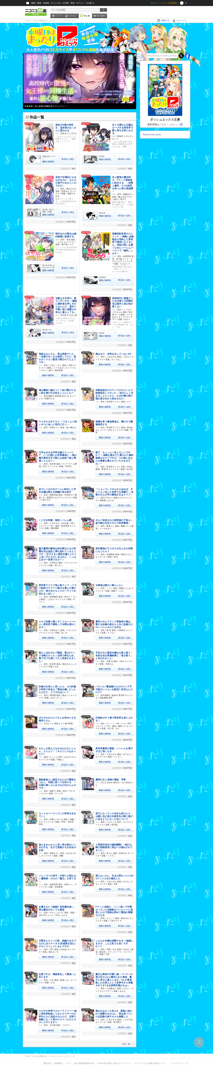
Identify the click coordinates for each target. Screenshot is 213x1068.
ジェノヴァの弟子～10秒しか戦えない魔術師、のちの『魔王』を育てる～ (57, 878)
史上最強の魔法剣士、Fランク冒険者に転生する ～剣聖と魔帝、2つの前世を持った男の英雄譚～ (122, 184)
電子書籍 (101, 16)
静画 (39, 3)
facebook (187, 55)
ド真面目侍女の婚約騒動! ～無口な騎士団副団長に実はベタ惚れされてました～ (114, 847)
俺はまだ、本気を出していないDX (113, 353)
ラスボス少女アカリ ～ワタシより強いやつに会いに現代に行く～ (58, 423)
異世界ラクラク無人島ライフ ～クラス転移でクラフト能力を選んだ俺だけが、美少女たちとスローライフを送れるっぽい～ (58, 589)
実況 (73, 3)
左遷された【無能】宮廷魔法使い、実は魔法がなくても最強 (57, 908)
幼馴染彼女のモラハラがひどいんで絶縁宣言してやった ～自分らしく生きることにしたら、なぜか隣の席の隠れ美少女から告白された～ (114, 394)
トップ (58, 16)
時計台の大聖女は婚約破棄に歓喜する (65, 235)
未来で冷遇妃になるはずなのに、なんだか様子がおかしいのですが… (65, 181)
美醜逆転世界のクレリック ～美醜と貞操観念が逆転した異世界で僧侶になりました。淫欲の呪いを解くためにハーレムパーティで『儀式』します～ (123, 243)
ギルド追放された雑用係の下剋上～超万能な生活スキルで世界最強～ (114, 521)
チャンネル (56, 3)
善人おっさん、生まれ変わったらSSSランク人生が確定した (114, 877)
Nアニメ (80, 3)
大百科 (66, 3)
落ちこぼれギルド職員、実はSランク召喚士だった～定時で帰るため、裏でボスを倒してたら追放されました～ (57, 656)
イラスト (73, 16)
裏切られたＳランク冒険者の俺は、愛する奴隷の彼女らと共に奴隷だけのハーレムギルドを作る (114, 624)
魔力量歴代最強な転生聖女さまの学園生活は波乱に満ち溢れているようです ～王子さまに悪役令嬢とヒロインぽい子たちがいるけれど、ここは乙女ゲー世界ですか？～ (58, 554)
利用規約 (58, 1063)
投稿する (165, 20)
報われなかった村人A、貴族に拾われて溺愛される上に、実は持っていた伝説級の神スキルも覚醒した (114, 1013)
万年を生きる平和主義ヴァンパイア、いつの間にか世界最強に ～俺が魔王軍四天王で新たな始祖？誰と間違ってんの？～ (58, 456)
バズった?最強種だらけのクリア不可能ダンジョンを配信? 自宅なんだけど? (114, 689)
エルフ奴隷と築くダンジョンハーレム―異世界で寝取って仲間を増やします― (57, 624)
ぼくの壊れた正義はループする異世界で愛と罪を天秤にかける (122, 128)
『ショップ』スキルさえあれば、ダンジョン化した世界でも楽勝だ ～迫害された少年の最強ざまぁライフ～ (114, 492)
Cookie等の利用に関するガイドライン (114, 1063)
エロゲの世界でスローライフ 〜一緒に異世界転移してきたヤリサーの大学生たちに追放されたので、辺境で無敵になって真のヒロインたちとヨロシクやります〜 (58, 1016)
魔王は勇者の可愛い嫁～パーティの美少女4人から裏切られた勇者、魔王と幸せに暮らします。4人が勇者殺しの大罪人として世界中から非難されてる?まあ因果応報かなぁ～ (114, 980)
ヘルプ (68, 1063)
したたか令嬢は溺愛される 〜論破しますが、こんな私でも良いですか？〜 (114, 943)
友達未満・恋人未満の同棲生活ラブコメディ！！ (47, 106)
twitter (181, 55)
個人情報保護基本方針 (84, 1063)
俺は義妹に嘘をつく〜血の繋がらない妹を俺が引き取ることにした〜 (57, 391)
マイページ (182, 20)
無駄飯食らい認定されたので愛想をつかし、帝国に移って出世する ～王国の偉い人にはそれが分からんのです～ (57, 783)
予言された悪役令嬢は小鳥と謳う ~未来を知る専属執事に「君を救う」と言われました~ (114, 655)
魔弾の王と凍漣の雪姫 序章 (111, 779)
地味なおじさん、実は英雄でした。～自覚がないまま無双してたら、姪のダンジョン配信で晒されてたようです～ (57, 358)
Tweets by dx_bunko (152, 134)
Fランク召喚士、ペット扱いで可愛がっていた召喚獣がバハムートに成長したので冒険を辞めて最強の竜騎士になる (114, 910)
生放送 (46, 3)
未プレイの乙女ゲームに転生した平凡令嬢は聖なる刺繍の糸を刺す (57, 490)
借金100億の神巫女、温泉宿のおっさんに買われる (65, 127)
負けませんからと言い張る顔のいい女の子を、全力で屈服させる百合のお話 (57, 847)
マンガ (87, 16)
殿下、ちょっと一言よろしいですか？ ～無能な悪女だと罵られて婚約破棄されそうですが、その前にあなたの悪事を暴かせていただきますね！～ (114, 458)
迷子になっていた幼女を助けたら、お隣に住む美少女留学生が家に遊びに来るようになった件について (114, 816)
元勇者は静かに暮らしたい (109, 585)
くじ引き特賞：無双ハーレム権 (55, 520)
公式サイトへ (174, 125)
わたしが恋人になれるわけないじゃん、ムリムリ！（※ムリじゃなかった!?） (57, 751)
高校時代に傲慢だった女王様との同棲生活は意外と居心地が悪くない (122, 302)
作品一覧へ (127, 1044)
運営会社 (47, 1063)
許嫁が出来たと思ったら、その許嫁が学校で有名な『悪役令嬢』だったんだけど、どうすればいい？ (57, 689)
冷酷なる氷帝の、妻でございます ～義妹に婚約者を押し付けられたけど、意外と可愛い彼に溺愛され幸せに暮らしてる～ (66, 305)
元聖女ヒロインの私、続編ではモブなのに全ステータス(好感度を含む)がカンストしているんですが (57, 943)
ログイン (154, 3)
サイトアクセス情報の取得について (151, 1063)
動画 (33, 3)
